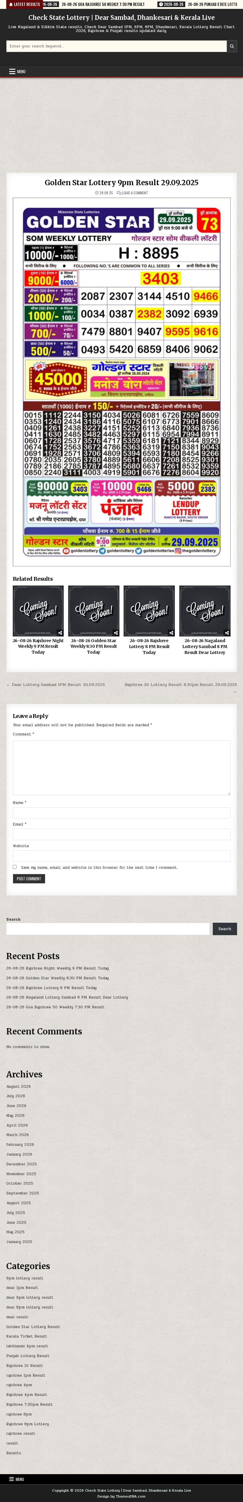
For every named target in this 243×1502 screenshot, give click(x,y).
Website (21, 846)
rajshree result (20, 1434)
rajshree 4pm (19, 1385)
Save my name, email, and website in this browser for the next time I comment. (99, 868)
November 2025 (21, 1174)
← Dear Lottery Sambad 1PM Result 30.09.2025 (55, 684)
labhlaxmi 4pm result (27, 1346)
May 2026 (15, 1116)
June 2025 (16, 1223)
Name (19, 803)
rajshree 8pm (19, 1414)
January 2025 (19, 1242)
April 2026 (17, 1125)
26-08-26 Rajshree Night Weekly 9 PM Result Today (38, 646)
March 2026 (17, 1135)
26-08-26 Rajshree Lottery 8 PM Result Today (149, 646)
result (12, 1443)
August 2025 (18, 1203)
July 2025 (15, 1213)
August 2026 (18, 1087)
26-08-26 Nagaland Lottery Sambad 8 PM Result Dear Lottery (204, 646)
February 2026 (20, 1145)
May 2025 (15, 1232)
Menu (21, 71)
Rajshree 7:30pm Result (29, 1404)
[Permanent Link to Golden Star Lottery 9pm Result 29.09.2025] (122, 382)
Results (13, 1453)
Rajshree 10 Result (24, 1366)
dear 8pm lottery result (29, 1307)
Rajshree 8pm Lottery (27, 1424)
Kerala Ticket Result (26, 1336)
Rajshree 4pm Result (26, 1395)
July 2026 (15, 1096)
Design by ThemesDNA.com (121, 1496)
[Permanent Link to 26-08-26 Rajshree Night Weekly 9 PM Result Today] (38, 611)
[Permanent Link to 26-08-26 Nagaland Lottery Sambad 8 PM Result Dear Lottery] (205, 611)
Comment (23, 734)
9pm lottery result (24, 1278)
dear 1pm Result (22, 1288)
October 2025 (19, 1183)
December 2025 (21, 1164)
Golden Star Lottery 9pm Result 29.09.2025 (122, 182)
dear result (17, 1317)
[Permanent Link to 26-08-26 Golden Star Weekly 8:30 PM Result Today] (93, 611)
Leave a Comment (135, 193)
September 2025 (22, 1193)
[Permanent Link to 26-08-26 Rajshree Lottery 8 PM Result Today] (149, 611)
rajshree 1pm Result (25, 1375)
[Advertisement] (121, 122)
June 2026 (16, 1106)
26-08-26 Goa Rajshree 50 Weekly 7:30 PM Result (55, 1007)
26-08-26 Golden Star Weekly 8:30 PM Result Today (94, 646)
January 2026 (19, 1154)
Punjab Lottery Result (27, 1356)
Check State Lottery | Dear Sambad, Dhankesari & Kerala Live (121, 17)
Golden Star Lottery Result (33, 1327)
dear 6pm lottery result (29, 1298)
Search (13, 919)
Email (19, 824)
